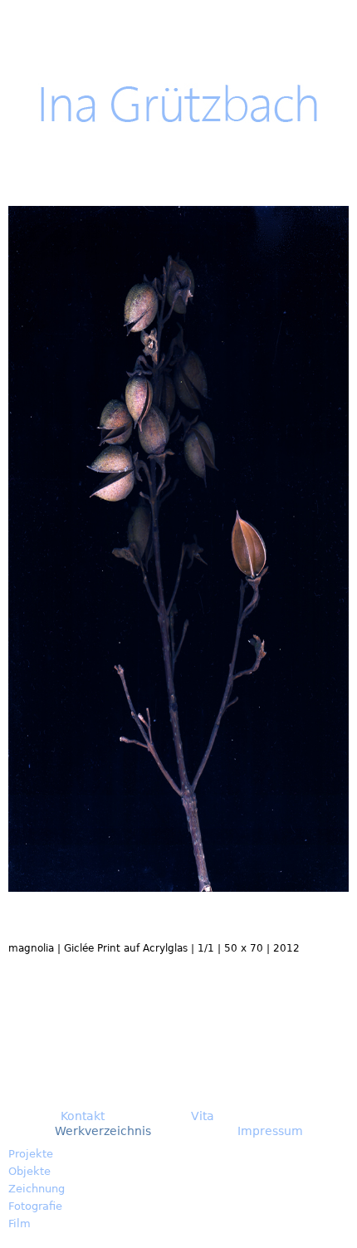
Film (19, 1223)
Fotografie (35, 1206)
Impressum (270, 1131)
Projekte (30, 1154)
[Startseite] (179, 104)
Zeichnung (36, 1188)
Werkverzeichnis (103, 1131)
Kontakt (83, 1116)
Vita (202, 1116)
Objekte (29, 1171)
